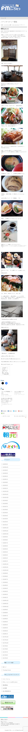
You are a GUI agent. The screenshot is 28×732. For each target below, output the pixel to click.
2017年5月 (5, 658)
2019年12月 (5, 564)
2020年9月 (5, 536)
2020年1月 (5, 561)
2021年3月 (5, 518)
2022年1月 (5, 488)
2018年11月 (5, 603)
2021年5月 (5, 512)
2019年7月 (5, 579)
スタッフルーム (6, 679)
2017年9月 (5, 646)
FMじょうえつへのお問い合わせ (10, 682)
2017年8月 (5, 649)
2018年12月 (5, 600)
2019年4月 (5, 588)
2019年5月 (5, 585)
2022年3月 (5, 485)
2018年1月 (5, 633)
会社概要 (5, 688)
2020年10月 (5, 533)
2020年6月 (5, 546)
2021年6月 (5, 509)
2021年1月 (5, 524)
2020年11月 (5, 530)
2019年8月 (5, 576)
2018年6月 (5, 618)
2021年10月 (5, 497)
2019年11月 (5, 567)
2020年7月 (5, 542)
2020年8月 (5, 539)
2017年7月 (5, 652)
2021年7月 (5, 506)
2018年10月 (5, 606)
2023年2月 (5, 476)
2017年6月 (5, 655)
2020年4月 (5, 552)
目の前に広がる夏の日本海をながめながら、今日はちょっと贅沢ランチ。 (6, 400)
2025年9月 (5, 464)
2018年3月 (5, 627)
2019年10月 (5, 570)
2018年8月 (5, 612)
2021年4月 (5, 515)
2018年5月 (5, 621)
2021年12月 (5, 491)
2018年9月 (5, 609)
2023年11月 (5, 467)
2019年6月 (5, 582)
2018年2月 (5, 630)
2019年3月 (5, 591)
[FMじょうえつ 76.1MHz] (11, 12)
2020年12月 (5, 527)
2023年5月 (5, 470)
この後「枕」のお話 (5, 416)
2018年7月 (5, 615)
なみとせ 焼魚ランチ (19, 391)
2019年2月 (5, 594)
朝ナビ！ (5, 667)
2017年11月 (5, 639)
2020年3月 (5, 555)
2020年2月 (5, 558)
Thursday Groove (7, 670)
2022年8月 (5, 482)
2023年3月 (5, 473)
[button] (9, 50)
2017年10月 (5, 642)
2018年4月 (5, 624)
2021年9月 (5, 500)
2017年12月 (5, 636)
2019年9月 (5, 573)
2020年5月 (5, 549)
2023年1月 (5, 479)
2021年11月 (5, 494)
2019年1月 (5, 597)
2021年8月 (5, 503)
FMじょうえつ (12, 730)
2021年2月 (5, 521)
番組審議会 (5, 685)
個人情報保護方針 (7, 691)
